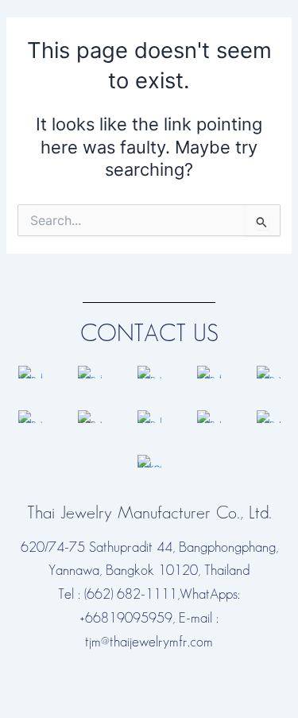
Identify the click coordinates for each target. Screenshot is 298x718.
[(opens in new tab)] (30, 372)
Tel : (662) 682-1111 (117, 594)
